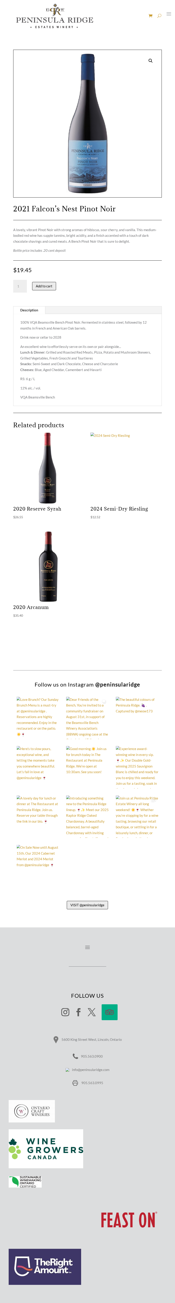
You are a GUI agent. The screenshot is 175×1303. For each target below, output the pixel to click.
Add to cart (44, 286)
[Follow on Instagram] (65, 1012)
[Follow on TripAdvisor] (110, 1012)
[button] (151, 61)
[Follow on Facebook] (79, 1012)
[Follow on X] (92, 1012)
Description (29, 310)
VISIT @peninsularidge (87, 905)
